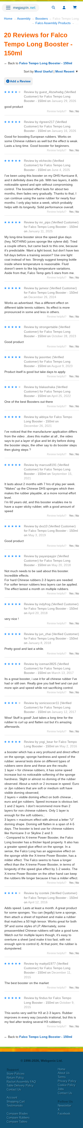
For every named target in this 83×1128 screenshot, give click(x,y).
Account (12, 1097)
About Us (64, 1073)
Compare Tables (17, 1121)
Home (8, 18)
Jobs (61, 1089)
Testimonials (15, 1105)
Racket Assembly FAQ (21, 1081)
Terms (62, 1077)
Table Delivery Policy (20, 1085)
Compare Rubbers (18, 1117)
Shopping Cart (16, 1101)
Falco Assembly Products (53, 23)
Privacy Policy (67, 1081)
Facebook (64, 1113)
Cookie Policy (66, 1085)
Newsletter (64, 1105)
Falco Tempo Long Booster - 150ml (45, 63)
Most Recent (64, 71)
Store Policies (16, 1073)
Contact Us (14, 1089)
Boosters (41, 18)
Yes (71, 111)
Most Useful (44, 71)
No (77, 111)
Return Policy (15, 1077)
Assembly (24, 18)
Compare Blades (17, 1113)
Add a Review (20, 81)
